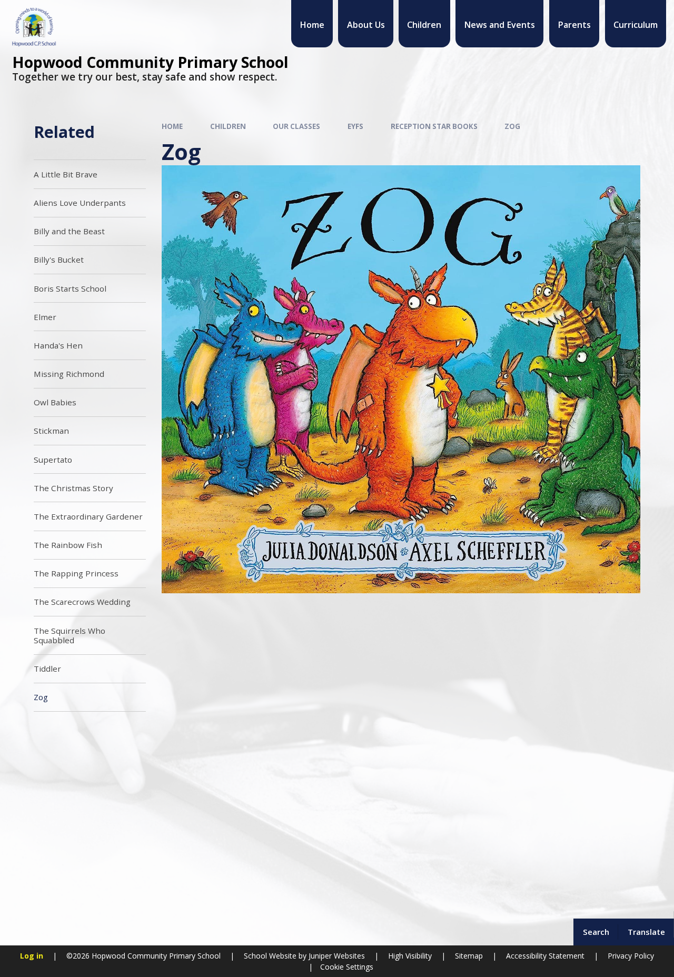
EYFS (355, 126)
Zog (512, 126)
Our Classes (296, 126)
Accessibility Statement (545, 956)
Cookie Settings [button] (346, 967)
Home (172, 126)
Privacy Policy (631, 956)
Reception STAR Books (434, 126)
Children (228, 126)
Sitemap (469, 956)
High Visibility (410, 956)
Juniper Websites (335, 956)
